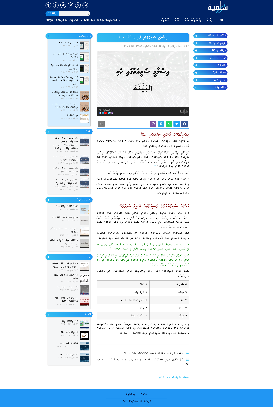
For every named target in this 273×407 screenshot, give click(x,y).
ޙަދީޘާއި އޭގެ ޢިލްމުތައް (217, 43)
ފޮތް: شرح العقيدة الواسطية (68, 42)
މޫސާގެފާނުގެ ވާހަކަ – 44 (69, 343)
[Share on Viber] (153, 124)
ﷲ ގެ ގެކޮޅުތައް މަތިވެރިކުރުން (67, 286)
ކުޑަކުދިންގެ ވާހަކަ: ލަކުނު (69, 332)
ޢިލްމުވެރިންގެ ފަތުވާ (193, 20)
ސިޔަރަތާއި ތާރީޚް (219, 72)
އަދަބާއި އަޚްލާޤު (220, 80)
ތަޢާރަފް (144, 394)
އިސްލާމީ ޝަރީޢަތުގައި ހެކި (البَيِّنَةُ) (174, 377)
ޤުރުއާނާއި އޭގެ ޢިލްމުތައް (216, 35)
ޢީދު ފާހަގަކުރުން (72, 115)
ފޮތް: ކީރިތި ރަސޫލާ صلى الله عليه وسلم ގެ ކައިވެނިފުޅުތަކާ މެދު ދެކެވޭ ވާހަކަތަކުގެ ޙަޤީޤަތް (63, 81)
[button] (184, 124)
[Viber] (78, 5)
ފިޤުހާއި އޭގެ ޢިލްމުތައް (217, 58)
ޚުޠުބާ (177, 20)
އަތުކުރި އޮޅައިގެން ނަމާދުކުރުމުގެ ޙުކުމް (65, 217)
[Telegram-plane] (70, 5)
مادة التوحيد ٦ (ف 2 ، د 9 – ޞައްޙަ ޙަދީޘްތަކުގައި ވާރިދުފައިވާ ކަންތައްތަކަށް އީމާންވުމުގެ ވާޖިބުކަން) (66, 183)
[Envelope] (85, 5)
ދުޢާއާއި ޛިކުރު (220, 87)
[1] (187, 353)
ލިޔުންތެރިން (130, 394)
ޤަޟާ (155, 46)
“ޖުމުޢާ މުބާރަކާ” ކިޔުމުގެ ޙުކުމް (67, 206)
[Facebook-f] (56, 5)
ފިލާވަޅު (210, 20)
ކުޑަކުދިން (165, 20)
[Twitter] (63, 5)
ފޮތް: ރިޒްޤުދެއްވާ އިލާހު (70, 321)
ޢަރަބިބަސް (222, 65)
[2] (187, 360)
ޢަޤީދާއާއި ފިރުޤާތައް (219, 50)
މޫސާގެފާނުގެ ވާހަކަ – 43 (69, 354)
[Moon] (48, 5)
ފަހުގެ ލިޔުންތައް (85, 36)
